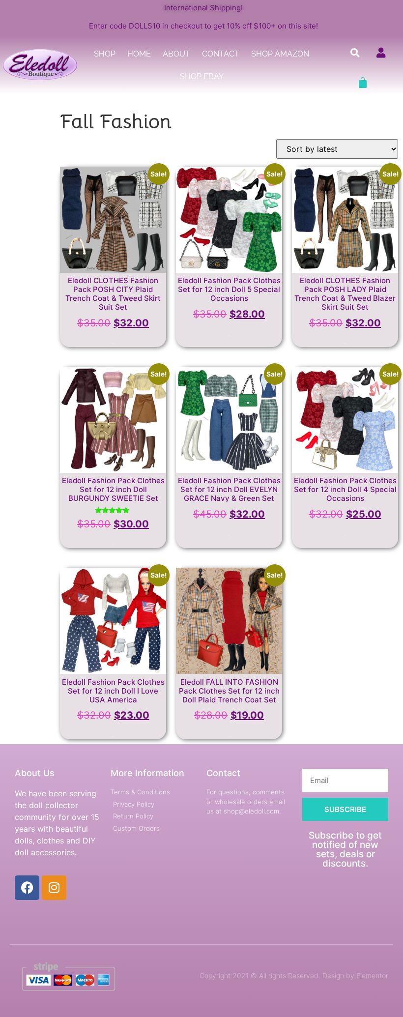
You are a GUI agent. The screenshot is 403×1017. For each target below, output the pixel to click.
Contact (220, 53)
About (176, 53)
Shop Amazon (280, 53)
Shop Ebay (202, 76)
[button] (355, 52)
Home (139, 53)
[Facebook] (27, 887)
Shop (104, 53)
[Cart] (362, 82)
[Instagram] (54, 887)
